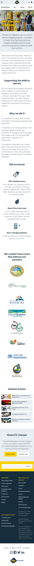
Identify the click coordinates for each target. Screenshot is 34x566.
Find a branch (5, 496)
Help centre (4, 486)
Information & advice (8, 515)
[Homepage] (17, 560)
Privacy (6, 548)
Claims (20, 488)
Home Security (22, 504)
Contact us (4, 494)
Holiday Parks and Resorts (23, 498)
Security (19, 548)
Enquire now (23, 454)
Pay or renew (22, 482)
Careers (3, 499)
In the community (6, 483)
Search (28, 466)
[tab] (5, 7)
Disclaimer (12, 548)
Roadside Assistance (24, 491)
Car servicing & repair (24, 507)
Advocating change (7, 480)
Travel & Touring (6, 523)
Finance (20, 501)
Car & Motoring (5, 517)
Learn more (10, 454)
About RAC (4, 478)
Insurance (21, 485)
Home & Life (4, 520)
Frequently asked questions (6, 490)
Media (3, 502)
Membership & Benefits (8, 526)
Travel (20, 494)
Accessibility (25, 548)
